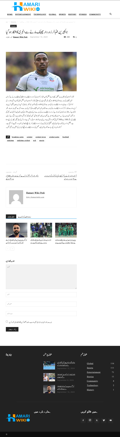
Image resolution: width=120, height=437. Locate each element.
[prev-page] (8, 248)
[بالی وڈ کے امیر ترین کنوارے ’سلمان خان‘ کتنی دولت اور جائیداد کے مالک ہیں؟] (49, 377)
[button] (110, 14)
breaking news (18, 137)
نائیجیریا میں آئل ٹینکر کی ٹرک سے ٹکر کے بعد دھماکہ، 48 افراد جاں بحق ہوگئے (22, 178)
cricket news (54, 137)
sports (41, 140)
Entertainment (23, 14)
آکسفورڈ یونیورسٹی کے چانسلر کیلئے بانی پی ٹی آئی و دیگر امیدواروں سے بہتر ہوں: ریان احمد (60, 178)
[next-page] (12, 248)
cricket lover (41, 137)
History (72, 14)
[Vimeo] (103, 420)
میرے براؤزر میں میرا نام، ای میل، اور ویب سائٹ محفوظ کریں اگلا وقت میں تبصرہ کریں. (30, 322)
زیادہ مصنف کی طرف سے (24, 216)
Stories (83, 14)
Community (95, 14)
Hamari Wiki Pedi (20, 37)
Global (52, 14)
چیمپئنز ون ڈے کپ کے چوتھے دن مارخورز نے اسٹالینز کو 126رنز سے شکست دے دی (65, 241)
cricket (29, 137)
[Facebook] (9, 43)
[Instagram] (90, 420)
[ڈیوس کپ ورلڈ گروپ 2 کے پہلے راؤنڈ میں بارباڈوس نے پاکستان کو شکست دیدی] (41, 230)
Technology (40, 14)
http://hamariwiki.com (35, 197)
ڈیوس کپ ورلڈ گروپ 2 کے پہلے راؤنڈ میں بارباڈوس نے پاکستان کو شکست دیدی (40, 241)
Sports (62, 14)
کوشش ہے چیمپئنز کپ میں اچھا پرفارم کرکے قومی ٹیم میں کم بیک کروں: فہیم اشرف (16, 241)
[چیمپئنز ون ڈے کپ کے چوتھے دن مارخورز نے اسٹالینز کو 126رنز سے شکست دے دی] (66, 230)
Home (10, 14)
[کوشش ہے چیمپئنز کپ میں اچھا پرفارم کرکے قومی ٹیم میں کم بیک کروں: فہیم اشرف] (16, 230)
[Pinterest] (22, 43)
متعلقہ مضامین (11, 216)
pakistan (10, 140)
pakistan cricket (23, 140)
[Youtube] (110, 420)
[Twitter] (15, 43)
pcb (34, 140)
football (65, 137)
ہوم (7, 22)
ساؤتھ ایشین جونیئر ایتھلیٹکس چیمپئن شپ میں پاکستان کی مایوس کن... (66, 363)
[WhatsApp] (29, 43)
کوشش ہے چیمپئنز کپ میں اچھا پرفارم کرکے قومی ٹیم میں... (65, 387)
